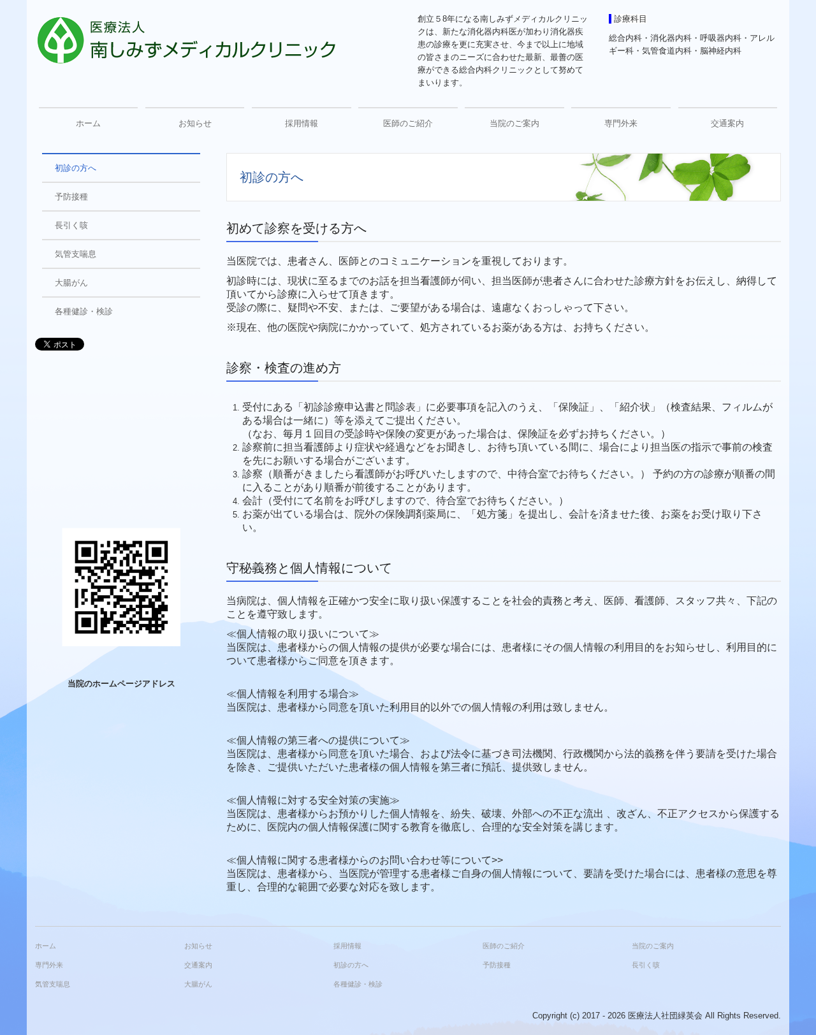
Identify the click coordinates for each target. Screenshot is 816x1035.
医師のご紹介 (408, 123)
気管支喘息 (75, 254)
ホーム (88, 123)
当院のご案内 (514, 123)
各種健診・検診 (84, 311)
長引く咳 (71, 225)
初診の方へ (75, 168)
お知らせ (195, 123)
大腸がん (71, 282)
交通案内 (727, 123)
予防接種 (71, 196)
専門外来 (621, 123)
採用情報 (301, 123)
